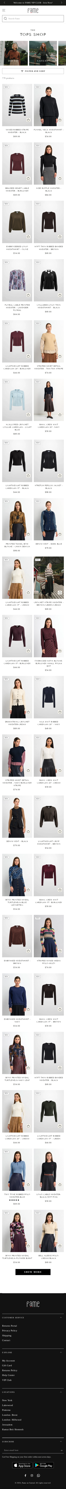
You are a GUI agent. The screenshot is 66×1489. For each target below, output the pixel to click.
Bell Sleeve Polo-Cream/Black (49, 1257)
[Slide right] (61, 3)
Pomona (6, 1410)
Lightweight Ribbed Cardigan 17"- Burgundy (17, 662)
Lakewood (7, 1405)
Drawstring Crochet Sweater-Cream (17, 723)
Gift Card (7, 1365)
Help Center (8, 1375)
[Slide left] (4, 3)
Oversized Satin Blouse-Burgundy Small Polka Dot (49, 663)
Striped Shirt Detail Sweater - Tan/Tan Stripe (48, 367)
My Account (8, 1360)
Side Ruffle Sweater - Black (48, 189)
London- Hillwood (11, 1419)
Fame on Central (28, 1483)
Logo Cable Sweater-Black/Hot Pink (49, 1195)
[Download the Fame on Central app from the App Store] (23, 1464)
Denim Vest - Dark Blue (49, 544)
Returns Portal (9, 1325)
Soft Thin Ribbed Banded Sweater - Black (49, 1079)
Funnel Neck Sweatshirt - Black (49, 131)
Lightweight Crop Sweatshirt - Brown (48, 842)
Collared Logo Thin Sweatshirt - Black (49, 306)
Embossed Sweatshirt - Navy (17, 1020)
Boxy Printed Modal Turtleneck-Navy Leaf (17, 1079)
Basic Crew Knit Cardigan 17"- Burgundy (48, 901)
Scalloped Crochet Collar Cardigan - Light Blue (17, 427)
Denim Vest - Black (17, 841)
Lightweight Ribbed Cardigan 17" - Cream (17, 603)
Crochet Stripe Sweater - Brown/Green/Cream (49, 603)
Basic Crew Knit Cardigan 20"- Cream (48, 781)
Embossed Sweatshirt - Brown (17, 962)
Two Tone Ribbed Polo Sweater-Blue (17, 1195)
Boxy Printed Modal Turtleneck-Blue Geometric (17, 902)
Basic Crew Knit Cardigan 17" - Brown (49, 1020)
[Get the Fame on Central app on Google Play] (44, 1464)
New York (7, 1400)
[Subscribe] (62, 1450)
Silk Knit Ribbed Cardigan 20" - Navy (49, 723)
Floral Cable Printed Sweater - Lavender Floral (17, 307)
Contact (6, 1340)
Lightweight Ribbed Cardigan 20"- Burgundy (17, 367)
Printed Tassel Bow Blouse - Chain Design (17, 545)
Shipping (7, 1335)
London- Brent (9, 1415)
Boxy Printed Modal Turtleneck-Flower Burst (17, 1257)
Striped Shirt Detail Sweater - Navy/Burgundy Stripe (17, 783)
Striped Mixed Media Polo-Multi (49, 962)
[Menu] (4, 10)
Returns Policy (9, 1370)
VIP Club (7, 1380)
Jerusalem (7, 1424)
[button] (14, 1200)
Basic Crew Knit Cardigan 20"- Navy (49, 425)
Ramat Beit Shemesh (12, 1429)
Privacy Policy (9, 1330)
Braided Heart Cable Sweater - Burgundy (17, 189)
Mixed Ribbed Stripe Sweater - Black (17, 131)
